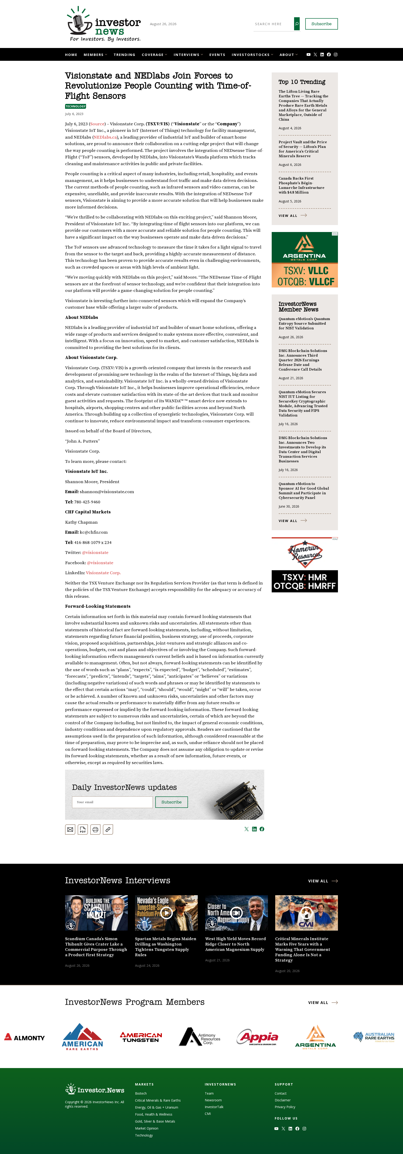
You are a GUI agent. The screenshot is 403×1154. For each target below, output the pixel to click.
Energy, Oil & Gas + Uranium (156, 1107)
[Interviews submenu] (202, 54)
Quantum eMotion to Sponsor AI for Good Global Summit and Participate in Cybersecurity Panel (304, 490)
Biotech (141, 1093)
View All (288, 215)
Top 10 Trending (302, 82)
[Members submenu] (106, 54)
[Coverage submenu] (166, 54)
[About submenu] (296, 54)
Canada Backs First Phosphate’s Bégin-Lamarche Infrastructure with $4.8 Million (301, 185)
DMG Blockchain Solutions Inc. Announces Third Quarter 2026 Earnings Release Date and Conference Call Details (303, 360)
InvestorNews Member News (298, 307)
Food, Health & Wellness (153, 1114)
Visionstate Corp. (103, 573)
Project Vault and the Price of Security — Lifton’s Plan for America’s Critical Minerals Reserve (303, 149)
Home (71, 54)
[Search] (297, 23)
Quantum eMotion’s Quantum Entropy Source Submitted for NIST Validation (304, 324)
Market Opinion (146, 1128)
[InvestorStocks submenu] (272, 54)
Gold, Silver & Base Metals (155, 1121)
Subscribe (322, 24)
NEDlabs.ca (105, 137)
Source (97, 124)
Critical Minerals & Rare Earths (158, 1100)
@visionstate (95, 552)
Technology (76, 106)
